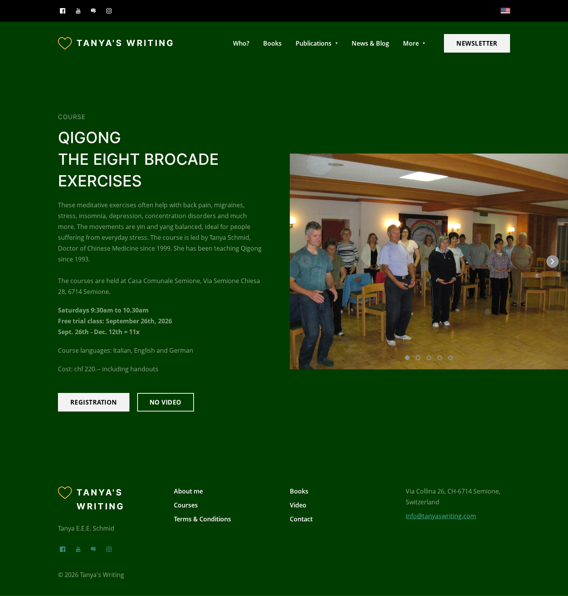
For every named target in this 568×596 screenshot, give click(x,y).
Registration (93, 402)
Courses (186, 505)
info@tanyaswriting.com (441, 516)
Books (299, 491)
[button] (552, 261)
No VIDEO (166, 402)
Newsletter (477, 43)
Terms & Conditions (202, 519)
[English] (505, 10)
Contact (301, 519)
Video (298, 505)
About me (188, 491)
